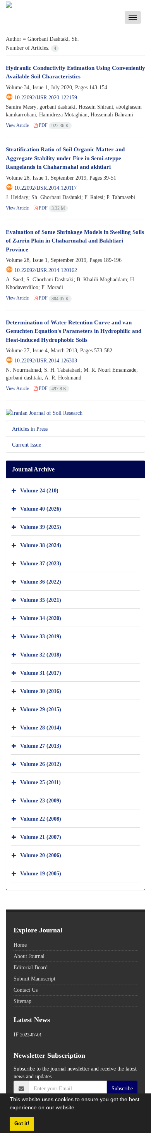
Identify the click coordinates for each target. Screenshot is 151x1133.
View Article (17, 125)
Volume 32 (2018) (40, 654)
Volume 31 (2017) (40, 672)
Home (20, 945)
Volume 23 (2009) (40, 800)
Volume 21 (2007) (40, 836)
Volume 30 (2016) (40, 691)
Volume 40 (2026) (40, 508)
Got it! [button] (21, 1123)
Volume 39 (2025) (40, 526)
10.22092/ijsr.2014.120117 (45, 188)
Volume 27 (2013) (40, 745)
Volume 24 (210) (39, 490)
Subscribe (122, 1088)
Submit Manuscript (34, 978)
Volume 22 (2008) (40, 818)
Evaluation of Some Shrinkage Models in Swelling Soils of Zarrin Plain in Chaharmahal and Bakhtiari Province (75, 241)
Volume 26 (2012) (40, 764)
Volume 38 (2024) (40, 545)
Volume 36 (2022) (40, 581)
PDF (53, 125)
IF (16, 1034)
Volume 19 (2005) (40, 873)
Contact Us (26, 990)
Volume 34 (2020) (40, 618)
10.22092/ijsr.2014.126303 (45, 360)
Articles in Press (30, 429)
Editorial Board (31, 967)
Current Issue (26, 445)
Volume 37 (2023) (40, 563)
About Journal (29, 956)
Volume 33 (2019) (40, 636)
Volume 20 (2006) (40, 855)
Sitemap (22, 1001)
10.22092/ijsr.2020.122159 (45, 97)
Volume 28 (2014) (40, 727)
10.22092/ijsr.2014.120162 (45, 270)
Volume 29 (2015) (40, 709)
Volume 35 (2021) (40, 599)
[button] (78, 1108)
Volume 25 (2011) (40, 782)
